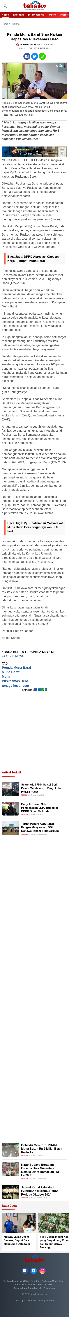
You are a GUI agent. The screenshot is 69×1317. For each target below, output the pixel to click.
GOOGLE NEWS (13, 655)
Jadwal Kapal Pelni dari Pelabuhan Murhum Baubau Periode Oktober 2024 (40, 1191)
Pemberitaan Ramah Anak (28, 1288)
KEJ (17, 1284)
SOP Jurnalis (29, 1284)
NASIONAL (18, 14)
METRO (52, 14)
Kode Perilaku (45, 1284)
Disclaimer (49, 1288)
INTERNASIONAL (36, 14)
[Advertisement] (34, 735)
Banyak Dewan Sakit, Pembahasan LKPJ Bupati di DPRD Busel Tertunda (39, 808)
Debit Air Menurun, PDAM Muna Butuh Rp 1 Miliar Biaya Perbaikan (41, 1149)
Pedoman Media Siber (53, 1281)
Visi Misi (24, 1281)
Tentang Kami (10, 1281)
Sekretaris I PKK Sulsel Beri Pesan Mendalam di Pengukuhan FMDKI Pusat (42, 788)
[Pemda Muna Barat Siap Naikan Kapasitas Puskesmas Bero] (26, 56)
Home (5, 24)
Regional (15, 24)
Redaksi (35, 1281)
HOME (5, 14)
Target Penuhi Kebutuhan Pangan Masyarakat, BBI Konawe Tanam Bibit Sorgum (40, 827)
